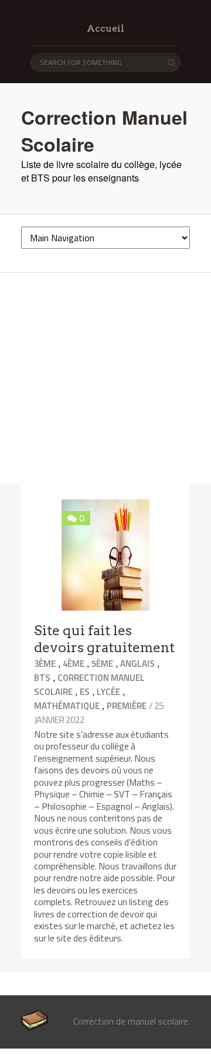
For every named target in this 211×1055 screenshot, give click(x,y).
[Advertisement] (105, 378)
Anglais (137, 663)
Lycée (108, 691)
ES (85, 691)
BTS (42, 677)
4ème (73, 663)
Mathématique (67, 706)
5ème (102, 663)
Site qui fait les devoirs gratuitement (104, 639)
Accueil (105, 28)
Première (127, 706)
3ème (45, 663)
